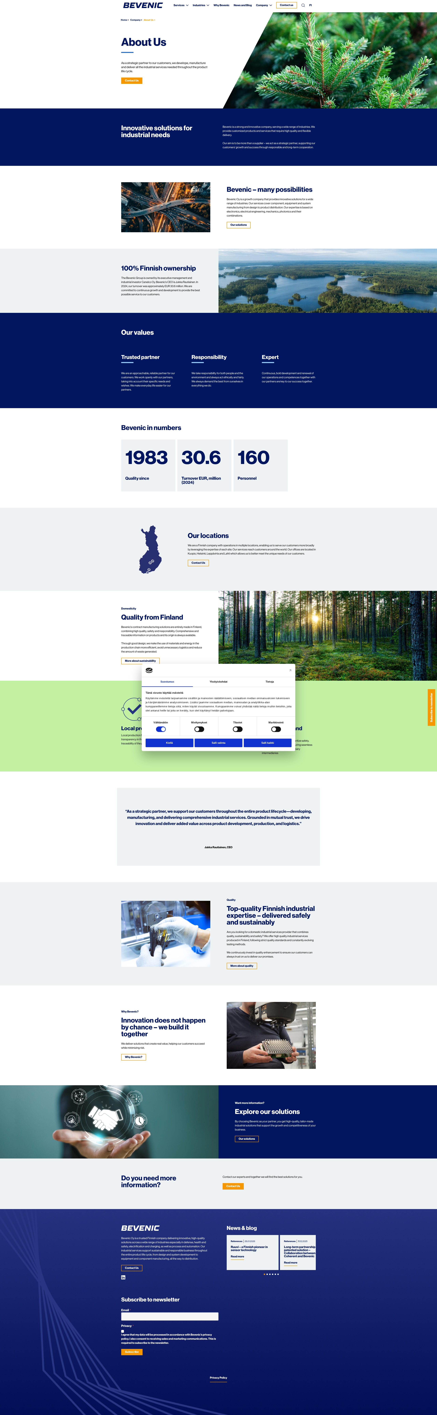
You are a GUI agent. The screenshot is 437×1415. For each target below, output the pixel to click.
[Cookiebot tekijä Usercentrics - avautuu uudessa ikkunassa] (277, 670)
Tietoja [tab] (270, 681)
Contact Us (132, 80)
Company (135, 20)
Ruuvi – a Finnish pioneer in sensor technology (249, 1249)
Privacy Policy (218, 1377)
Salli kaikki (267, 742)
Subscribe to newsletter (431, 707)
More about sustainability (140, 661)
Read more (237, 1256)
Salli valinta (218, 742)
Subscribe (132, 1352)
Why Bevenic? (133, 1057)
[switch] (199, 729)
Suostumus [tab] (167, 681)
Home (124, 20)
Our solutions (238, 225)
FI (310, 5)
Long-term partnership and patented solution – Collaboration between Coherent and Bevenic (302, 1252)
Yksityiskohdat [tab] (218, 681)
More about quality (241, 966)
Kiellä (169, 742)
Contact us (286, 5)
